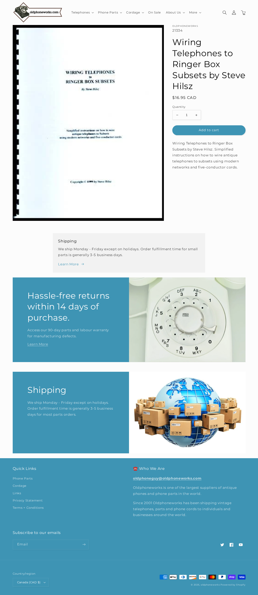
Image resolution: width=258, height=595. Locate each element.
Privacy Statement (28, 500)
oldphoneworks (210, 585)
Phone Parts (23, 478)
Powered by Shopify (233, 585)
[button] (82, 12)
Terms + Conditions (28, 508)
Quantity (178, 106)
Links (17, 493)
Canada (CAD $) (29, 582)
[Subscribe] (83, 544)
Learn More (68, 264)
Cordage (19, 486)
